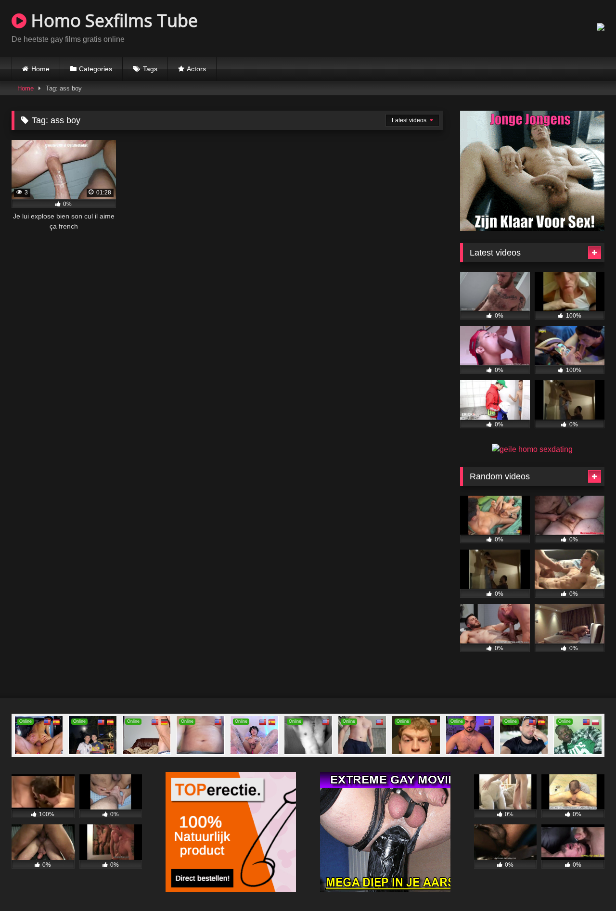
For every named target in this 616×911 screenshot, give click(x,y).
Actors (196, 69)
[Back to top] (586, 882)
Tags (150, 69)
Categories (95, 69)
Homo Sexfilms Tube (112, 20)
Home (40, 69)
